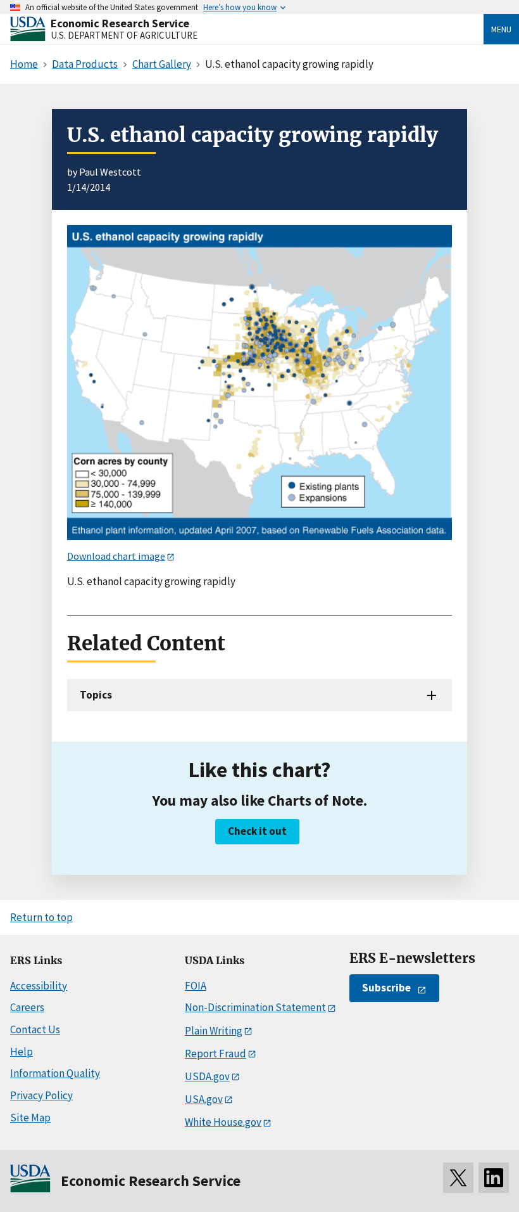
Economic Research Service (120, 23)
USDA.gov (207, 1076)
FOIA (195, 986)
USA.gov (204, 1099)
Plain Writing (213, 1031)
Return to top (41, 917)
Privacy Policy (41, 1095)
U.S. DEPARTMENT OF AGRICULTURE (124, 35)
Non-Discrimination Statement (255, 1007)
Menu (501, 29)
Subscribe (386, 988)
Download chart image (116, 556)
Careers (27, 1007)
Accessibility (38, 986)
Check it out (257, 831)
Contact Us (35, 1029)
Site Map (30, 1118)
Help (21, 1052)
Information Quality (55, 1073)
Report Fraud (215, 1053)
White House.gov (223, 1122)
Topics (96, 695)
